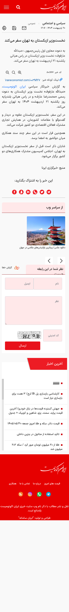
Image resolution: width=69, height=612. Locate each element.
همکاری (12, 483)
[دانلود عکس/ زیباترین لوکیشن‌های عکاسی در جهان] (46, 231)
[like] (17, 269)
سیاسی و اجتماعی (53, 23)
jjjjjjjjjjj (56, 383)
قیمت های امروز (52, 483)
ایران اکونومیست (14, 86)
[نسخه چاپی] (4, 28)
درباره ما (37, 483)
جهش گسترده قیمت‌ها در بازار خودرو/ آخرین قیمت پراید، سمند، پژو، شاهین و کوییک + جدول (35, 411)
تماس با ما (25, 483)
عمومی (31, 23)
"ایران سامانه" (26, 518)
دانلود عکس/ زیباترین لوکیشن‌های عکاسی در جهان (42, 247)
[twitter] (40, 192)
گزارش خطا (7, 267)
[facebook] (13, 192)
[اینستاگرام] (30, 494)
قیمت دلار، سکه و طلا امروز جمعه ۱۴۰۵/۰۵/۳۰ (33, 424)
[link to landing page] (53, 6)
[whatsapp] (33, 192)
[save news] (14, 28)
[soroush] (20, 192)
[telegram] (50, 192)
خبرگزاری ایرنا (50, 168)
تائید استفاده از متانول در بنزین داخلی (38, 434)
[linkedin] (27, 192)
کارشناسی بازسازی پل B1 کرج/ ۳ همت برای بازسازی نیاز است (37, 396)
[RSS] (20, 494)
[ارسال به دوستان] (23, 28)
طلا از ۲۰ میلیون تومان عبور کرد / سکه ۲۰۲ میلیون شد (37, 447)
